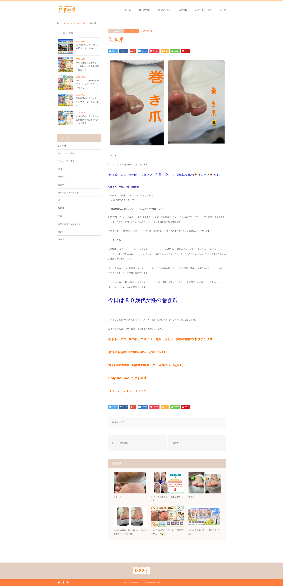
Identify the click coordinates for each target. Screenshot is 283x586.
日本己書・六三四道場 (68, 192)
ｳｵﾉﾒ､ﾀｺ (61, 239)
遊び (60, 231)
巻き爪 (61, 184)
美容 (60, 216)
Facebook (63, 582)
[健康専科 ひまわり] (67, 9)
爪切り (61, 208)
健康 (60, 169)
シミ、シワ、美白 (66, 153)
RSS (68, 582)
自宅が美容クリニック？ (69, 224)
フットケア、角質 (66, 161)
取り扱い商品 (164, 10)
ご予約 (223, 10)
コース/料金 (144, 10)
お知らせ (116, 31)
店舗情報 (183, 10)
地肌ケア (62, 177)
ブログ (66, 23)
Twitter (59, 582)
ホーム (128, 10)
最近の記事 (68, 33)
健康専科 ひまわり (138, 582)
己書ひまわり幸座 (203, 10)
